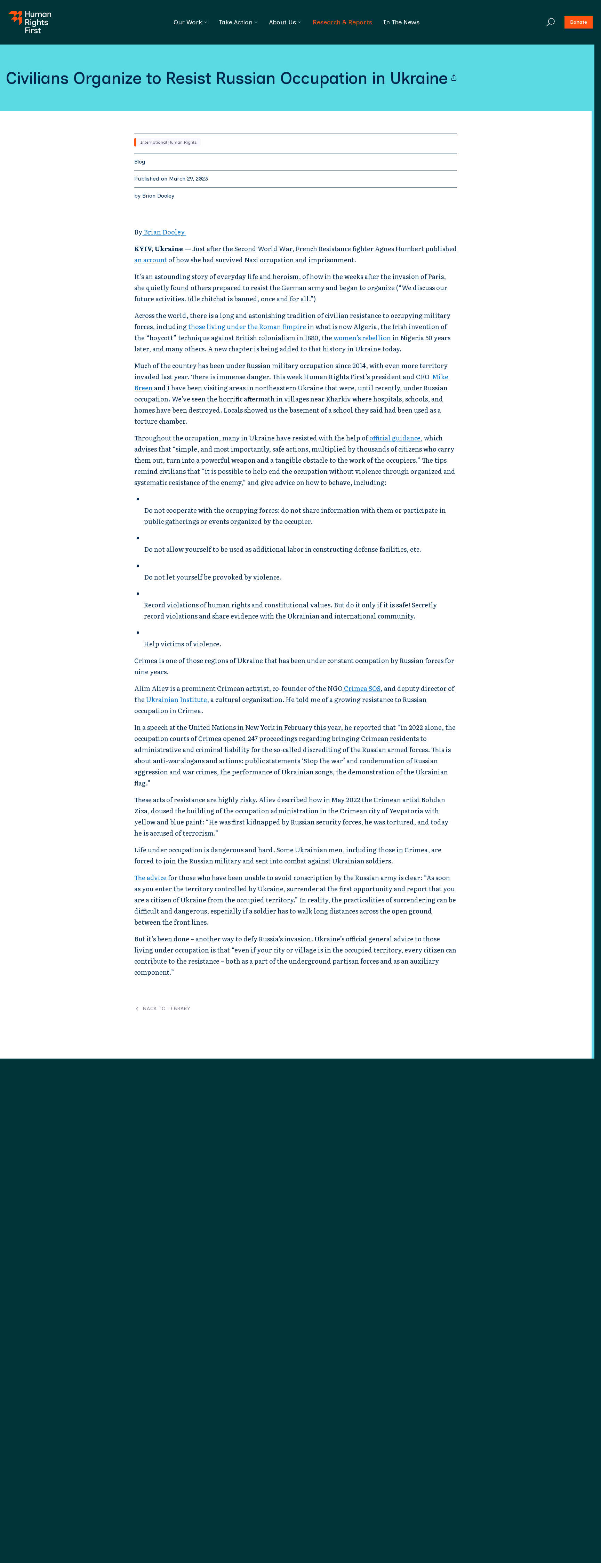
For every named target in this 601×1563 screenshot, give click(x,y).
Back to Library (166, 1009)
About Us (282, 22)
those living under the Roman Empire (247, 326)
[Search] (550, 22)
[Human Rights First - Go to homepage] (29, 22)
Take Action (236, 22)
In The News (401, 22)
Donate (578, 22)
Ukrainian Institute (176, 699)
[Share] (453, 77)
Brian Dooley (158, 195)
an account (150, 259)
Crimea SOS (361, 688)
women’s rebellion (361, 337)
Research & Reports (342, 22)
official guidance (394, 437)
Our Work (188, 22)
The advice (150, 877)
